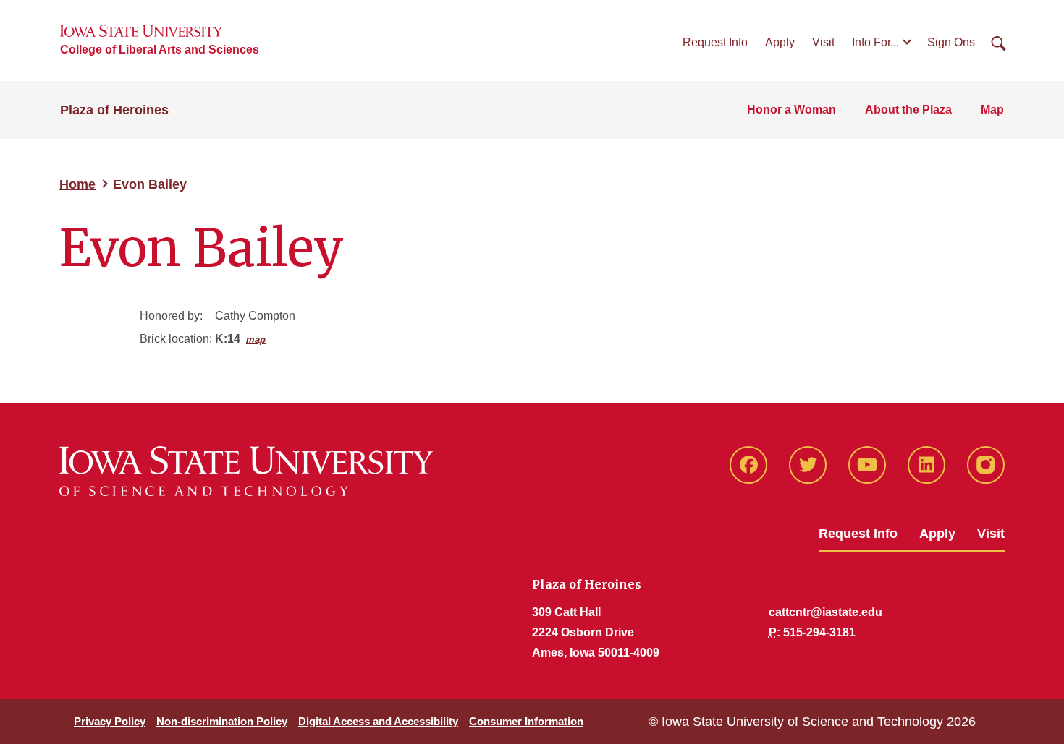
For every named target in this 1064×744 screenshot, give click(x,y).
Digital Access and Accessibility (378, 721)
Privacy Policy (109, 721)
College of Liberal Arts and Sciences (159, 49)
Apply (780, 42)
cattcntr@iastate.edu (825, 612)
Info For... (875, 42)
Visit (823, 42)
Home (77, 184)
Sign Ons (951, 42)
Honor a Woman (791, 109)
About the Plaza (908, 109)
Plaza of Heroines (114, 110)
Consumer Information (526, 721)
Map (992, 109)
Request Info (715, 42)
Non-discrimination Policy (221, 721)
